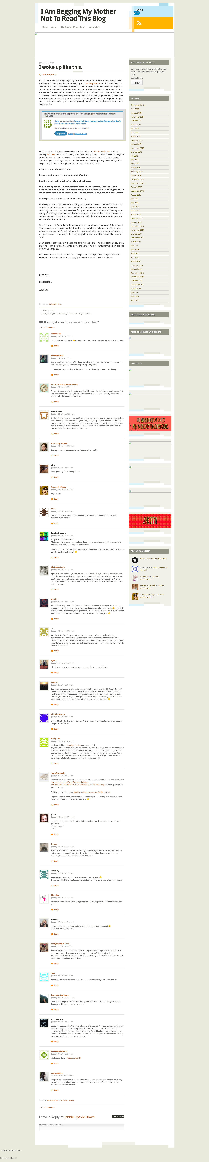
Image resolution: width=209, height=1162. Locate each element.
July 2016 (134, 156)
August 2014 (136, 242)
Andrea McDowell (147, 585)
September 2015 (137, 191)
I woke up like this (93, 83)
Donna (54, 844)
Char (53, 509)
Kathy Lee (55, 739)
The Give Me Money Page (73, 27)
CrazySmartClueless (60, 944)
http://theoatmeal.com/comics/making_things (91, 792)
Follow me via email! (142, 62)
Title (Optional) (47, 311)
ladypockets (94, 27)
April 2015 (135, 210)
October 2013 (136, 281)
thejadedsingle (58, 567)
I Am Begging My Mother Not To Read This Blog (78, 15)
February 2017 (136, 140)
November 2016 (137, 148)
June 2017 (135, 128)
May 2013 (135, 300)
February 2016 (136, 171)
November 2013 (137, 277)
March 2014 (135, 261)
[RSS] (139, 23)
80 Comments (49, 74)
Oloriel (54, 599)
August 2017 (136, 125)
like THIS (51, 154)
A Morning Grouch (59, 443)
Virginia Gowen (58, 714)
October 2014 (136, 234)
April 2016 (135, 164)
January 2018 (136, 113)
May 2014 (135, 253)
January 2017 (136, 144)
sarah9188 (144, 576)
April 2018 (135, 109)
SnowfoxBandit (58, 773)
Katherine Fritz (54, 304)
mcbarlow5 (56, 334)
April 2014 (135, 257)
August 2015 (136, 195)
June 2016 (135, 160)
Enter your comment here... (51, 1125)
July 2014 (134, 246)
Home (45, 27)
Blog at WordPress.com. (11, 1150)
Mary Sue (55, 895)
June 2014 (135, 250)
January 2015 (136, 222)
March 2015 (135, 214)
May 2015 (135, 207)
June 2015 (135, 203)
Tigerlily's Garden (74, 745)
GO (137, 13)
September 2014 (137, 238)
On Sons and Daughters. (157, 558)
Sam (53, 973)
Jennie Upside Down (59, 995)
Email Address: (137, 78)
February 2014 (136, 265)
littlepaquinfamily (59, 1051)
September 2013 (137, 285)
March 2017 (135, 136)
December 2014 (137, 226)
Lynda (53, 661)
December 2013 (137, 273)
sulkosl (54, 682)
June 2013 (135, 296)
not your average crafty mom (64, 385)
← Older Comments (47, 328)
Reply (56, 346)
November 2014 (137, 230)
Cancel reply (118, 1116)
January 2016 (136, 175)
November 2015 (137, 183)
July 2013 (134, 292)
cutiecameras (57, 356)
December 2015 (137, 179)
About (54, 27)
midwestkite (57, 1073)
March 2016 (135, 167)
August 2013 (136, 289)
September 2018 (137, 105)
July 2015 (134, 199)
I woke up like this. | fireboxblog (60, 1100)
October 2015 (136, 187)
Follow (136, 83)
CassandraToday (58, 487)
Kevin (142, 558)
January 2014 (136, 269)
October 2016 (136, 152)
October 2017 (136, 121)
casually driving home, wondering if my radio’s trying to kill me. (66, 314)
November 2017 (137, 117)
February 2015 (136, 218)
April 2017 (135, 132)
